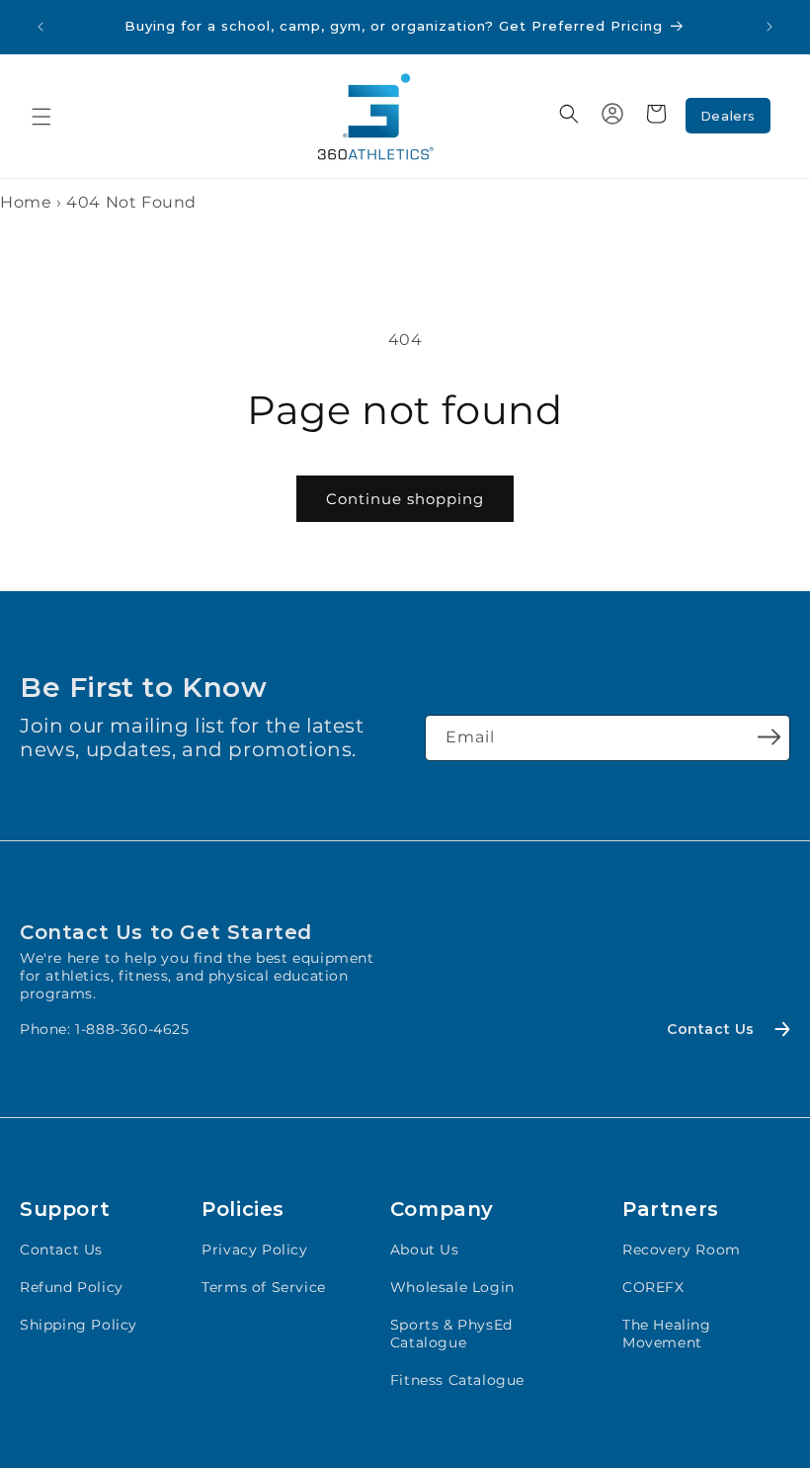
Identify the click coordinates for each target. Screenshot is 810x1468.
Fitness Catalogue (457, 1380)
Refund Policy (71, 1287)
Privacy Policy (254, 1249)
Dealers (728, 116)
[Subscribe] (768, 736)
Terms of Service (264, 1287)
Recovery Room (681, 1249)
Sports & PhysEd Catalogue (451, 1333)
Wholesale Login (452, 1287)
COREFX (653, 1287)
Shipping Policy (78, 1325)
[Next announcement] (769, 26)
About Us (424, 1249)
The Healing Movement (666, 1333)
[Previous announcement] (40, 26)
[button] (41, 116)
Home (25, 202)
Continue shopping (405, 498)
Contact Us (61, 1249)
